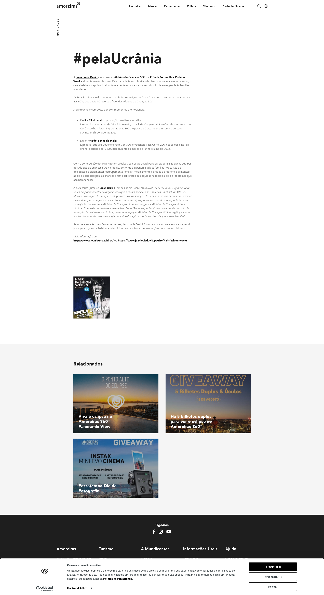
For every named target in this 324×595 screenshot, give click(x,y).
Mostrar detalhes (77, 588)
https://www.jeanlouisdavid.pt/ (93, 240)
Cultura (191, 6)
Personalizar (271, 576)
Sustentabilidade (233, 6)
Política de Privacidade (117, 578)
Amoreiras (134, 6)
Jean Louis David (87, 77)
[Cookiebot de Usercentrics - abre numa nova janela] (45, 588)
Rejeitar (272, 586)
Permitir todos (272, 566)
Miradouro (209, 6)
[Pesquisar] (259, 6)
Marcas (152, 6)
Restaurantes (172, 6)
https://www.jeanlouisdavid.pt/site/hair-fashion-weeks (152, 240)
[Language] (265, 6)
